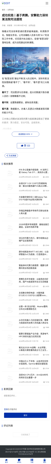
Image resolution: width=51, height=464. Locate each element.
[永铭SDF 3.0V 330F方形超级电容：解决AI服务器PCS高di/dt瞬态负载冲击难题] (10, 187)
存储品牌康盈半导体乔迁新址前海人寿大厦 (33, 211)
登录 (6, 409)
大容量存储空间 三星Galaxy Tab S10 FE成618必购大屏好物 (33, 198)
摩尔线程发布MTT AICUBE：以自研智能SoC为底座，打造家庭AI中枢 (34, 253)
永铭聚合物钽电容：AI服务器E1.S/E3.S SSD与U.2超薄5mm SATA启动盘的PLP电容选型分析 (33, 294)
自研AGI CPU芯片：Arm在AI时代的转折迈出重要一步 (33, 376)
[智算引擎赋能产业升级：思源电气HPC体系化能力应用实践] (10, 337)
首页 (3, 10)
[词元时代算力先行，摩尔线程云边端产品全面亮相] (10, 241)
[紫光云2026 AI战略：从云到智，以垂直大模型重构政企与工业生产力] (10, 351)
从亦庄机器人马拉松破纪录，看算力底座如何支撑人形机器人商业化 (33, 321)
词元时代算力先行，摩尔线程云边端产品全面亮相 (33, 239)
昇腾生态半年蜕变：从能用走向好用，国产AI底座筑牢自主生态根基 (33, 280)
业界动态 (32, 25)
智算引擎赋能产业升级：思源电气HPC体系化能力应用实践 (33, 335)
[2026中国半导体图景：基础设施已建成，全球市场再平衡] (10, 228)
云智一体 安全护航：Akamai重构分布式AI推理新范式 (33, 307)
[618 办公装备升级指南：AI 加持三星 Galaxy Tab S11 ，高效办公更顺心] (10, 173)
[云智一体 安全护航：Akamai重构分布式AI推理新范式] (10, 310)
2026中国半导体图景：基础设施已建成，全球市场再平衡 (34, 225)
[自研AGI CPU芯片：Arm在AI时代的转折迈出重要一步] (10, 378)
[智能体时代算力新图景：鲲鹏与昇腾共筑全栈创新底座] (10, 269)
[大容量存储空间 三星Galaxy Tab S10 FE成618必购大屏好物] (10, 200)
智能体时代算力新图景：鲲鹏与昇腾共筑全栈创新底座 (33, 266)
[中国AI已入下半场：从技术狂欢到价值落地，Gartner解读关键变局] (10, 365)
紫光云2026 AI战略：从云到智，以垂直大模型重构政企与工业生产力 (33, 349)
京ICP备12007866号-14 (28, 452)
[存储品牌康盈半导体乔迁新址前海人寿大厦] (10, 214)
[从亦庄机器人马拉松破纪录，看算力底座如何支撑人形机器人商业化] (10, 323)
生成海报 (12, 155)
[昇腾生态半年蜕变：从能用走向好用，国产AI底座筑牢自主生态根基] (10, 282)
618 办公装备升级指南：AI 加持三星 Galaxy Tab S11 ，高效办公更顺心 (34, 171)
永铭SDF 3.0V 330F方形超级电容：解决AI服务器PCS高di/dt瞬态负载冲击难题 (34, 184)
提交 (25, 415)
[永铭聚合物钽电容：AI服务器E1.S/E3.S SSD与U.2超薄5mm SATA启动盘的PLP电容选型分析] (10, 296)
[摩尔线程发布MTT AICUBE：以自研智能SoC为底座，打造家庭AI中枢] (10, 255)
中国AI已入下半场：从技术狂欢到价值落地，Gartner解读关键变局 (33, 362)
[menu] (47, 3)
